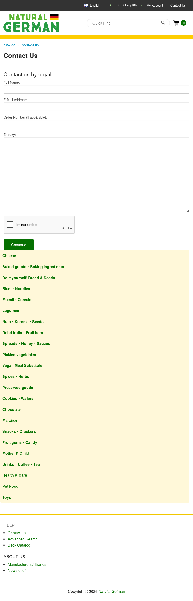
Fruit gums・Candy (19, 442)
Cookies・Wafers (17, 398)
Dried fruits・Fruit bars (22, 332)
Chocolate (11, 409)
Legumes (10, 310)
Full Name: (12, 82)
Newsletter (17, 570)
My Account (155, 5)
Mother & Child (15, 453)
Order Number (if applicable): (25, 117)
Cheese (9, 255)
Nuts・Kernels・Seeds (23, 321)
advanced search (23, 539)
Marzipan (10, 420)
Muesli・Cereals (16, 299)
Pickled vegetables (19, 354)
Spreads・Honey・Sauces (26, 343)
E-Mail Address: (15, 99)
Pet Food (10, 486)
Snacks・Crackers (19, 431)
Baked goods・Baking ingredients (33, 266)
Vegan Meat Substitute (22, 365)
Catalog (10, 45)
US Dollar (126, 5)
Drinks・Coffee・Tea (21, 464)
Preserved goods (17, 387)
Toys (6, 497)
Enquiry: (10, 134)
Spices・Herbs (15, 376)
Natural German (111, 591)
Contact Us (178, 5)
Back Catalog (19, 545)
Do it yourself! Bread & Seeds (28, 277)
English (95, 5)
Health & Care (14, 475)
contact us (17, 533)
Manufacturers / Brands (27, 564)
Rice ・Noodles (16, 288)
